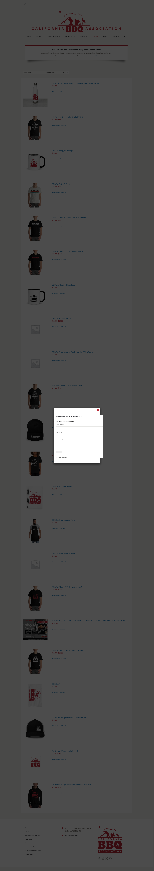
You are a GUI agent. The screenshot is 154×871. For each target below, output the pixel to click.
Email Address (60, 424)
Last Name (59, 440)
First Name (59, 432)
